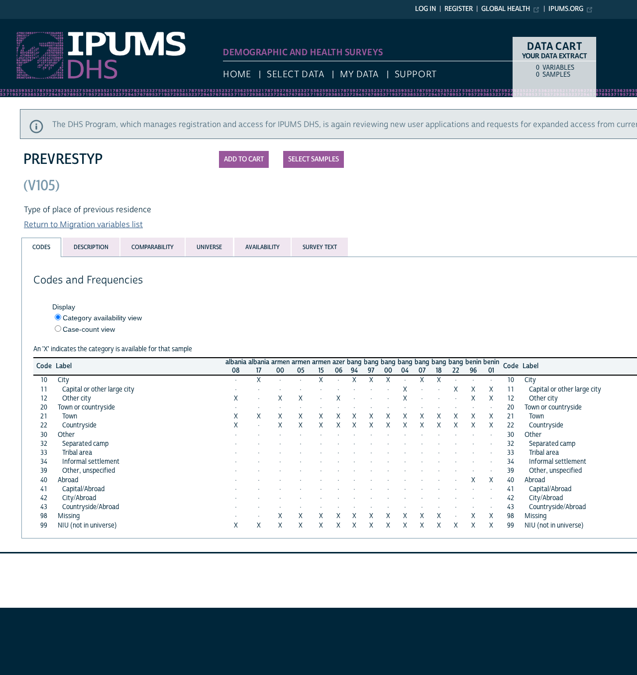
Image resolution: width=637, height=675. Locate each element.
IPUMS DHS (20, 24)
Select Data (295, 74)
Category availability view (102, 318)
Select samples (313, 159)
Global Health (505, 8)
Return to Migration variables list (83, 225)
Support (416, 74)
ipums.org (565, 8)
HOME (237, 74)
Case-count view (89, 329)
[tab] (41, 247)
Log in (425, 8)
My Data (359, 74)
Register (458, 8)
